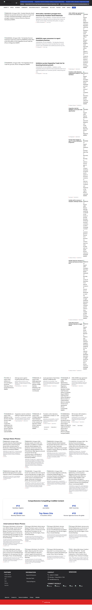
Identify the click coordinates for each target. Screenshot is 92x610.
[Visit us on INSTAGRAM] (58, 586)
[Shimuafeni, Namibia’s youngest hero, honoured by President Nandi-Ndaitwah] (20, 23)
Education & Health (34, 7)
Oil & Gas (52, 7)
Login (74, 7)
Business (17, 7)
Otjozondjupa (80, 425)
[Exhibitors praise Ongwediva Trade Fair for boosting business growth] (20, 73)
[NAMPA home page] (8, 3)
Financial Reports (31, 581)
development (46, 427)
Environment (44, 7)
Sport (63, 7)
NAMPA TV (6, 7)
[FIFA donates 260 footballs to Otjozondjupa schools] (66, 423)
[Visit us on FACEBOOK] (50, 586)
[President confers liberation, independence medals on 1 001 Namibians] (37, 421)
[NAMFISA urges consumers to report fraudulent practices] (20, 48)
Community (24, 7)
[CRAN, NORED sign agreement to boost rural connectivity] (66, 394)
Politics (58, 7)
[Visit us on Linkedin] (65, 586)
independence (53, 427)
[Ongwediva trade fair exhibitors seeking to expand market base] (9, 422)
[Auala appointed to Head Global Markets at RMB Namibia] (37, 384)
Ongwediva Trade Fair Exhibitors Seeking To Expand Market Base (48, 1)
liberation (46, 429)
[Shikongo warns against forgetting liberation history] (9, 383)
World (68, 7)
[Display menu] (16, 3)
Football (74, 425)
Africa (12, 7)
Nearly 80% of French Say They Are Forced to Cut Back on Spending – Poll (42, 4)
